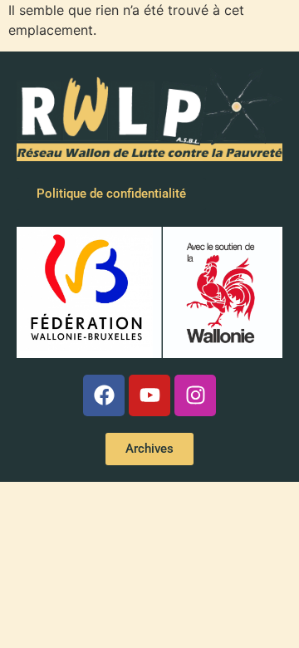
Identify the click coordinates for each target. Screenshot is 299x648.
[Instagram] (195, 395)
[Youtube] (149, 395)
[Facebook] (104, 395)
